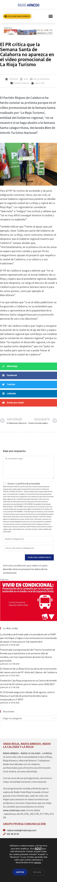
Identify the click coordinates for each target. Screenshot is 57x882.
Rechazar (37, 872)
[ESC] (28, 31)
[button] (50, 16)
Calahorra (18, 83)
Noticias (26, 83)
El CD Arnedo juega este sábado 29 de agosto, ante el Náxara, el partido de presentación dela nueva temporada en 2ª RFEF (27, 696)
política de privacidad (29, 483)
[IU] (28, 600)
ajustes (37, 862)
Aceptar (20, 872)
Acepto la (23, 483)
